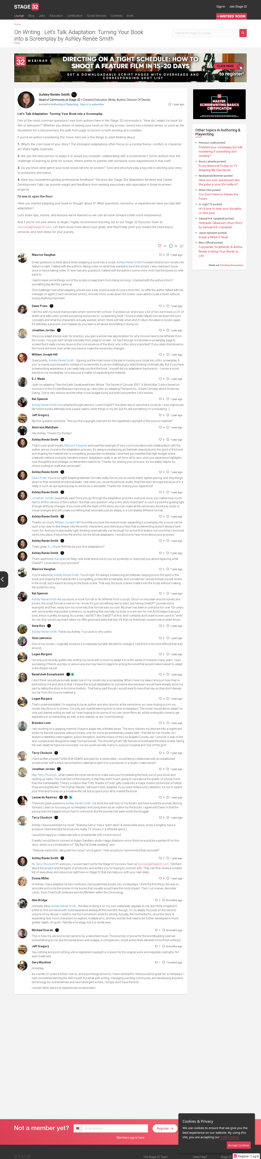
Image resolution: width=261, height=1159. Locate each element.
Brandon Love (41, 723)
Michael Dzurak (42, 930)
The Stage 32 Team (155, 1157)
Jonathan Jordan (43, 330)
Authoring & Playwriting (65, 104)
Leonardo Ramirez (44, 797)
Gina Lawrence (42, 638)
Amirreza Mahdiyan (45, 427)
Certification (75, 15)
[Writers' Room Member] (74, 94)
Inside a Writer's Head (213, 237)
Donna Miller (40, 878)
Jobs (42, 15)
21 (165, 246)
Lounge (19, 15)
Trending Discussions (231, 265)
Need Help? (200, 1157)
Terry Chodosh (42, 753)
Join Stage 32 (238, 6)
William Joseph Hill (45, 354)
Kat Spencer (40, 399)
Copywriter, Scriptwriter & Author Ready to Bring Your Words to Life (221, 251)
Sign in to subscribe (92, 104)
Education (56, 15)
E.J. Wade (38, 378)
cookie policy (229, 1137)
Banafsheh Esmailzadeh (48, 674)
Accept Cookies (238, 1145)
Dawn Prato (40, 306)
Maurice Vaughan (43, 254)
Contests (116, 15)
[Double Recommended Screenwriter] (72, 674)
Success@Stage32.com (35, 227)
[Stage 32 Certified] (65, 797)
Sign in (221, 6)
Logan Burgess (42, 654)
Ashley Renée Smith (54, 94)
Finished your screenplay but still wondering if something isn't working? (220, 151)
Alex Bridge (39, 900)
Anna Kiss (38, 625)
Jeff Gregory (40, 415)
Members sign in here (130, 1137)
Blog (31, 15)
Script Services (96, 15)
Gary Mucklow (41, 962)
